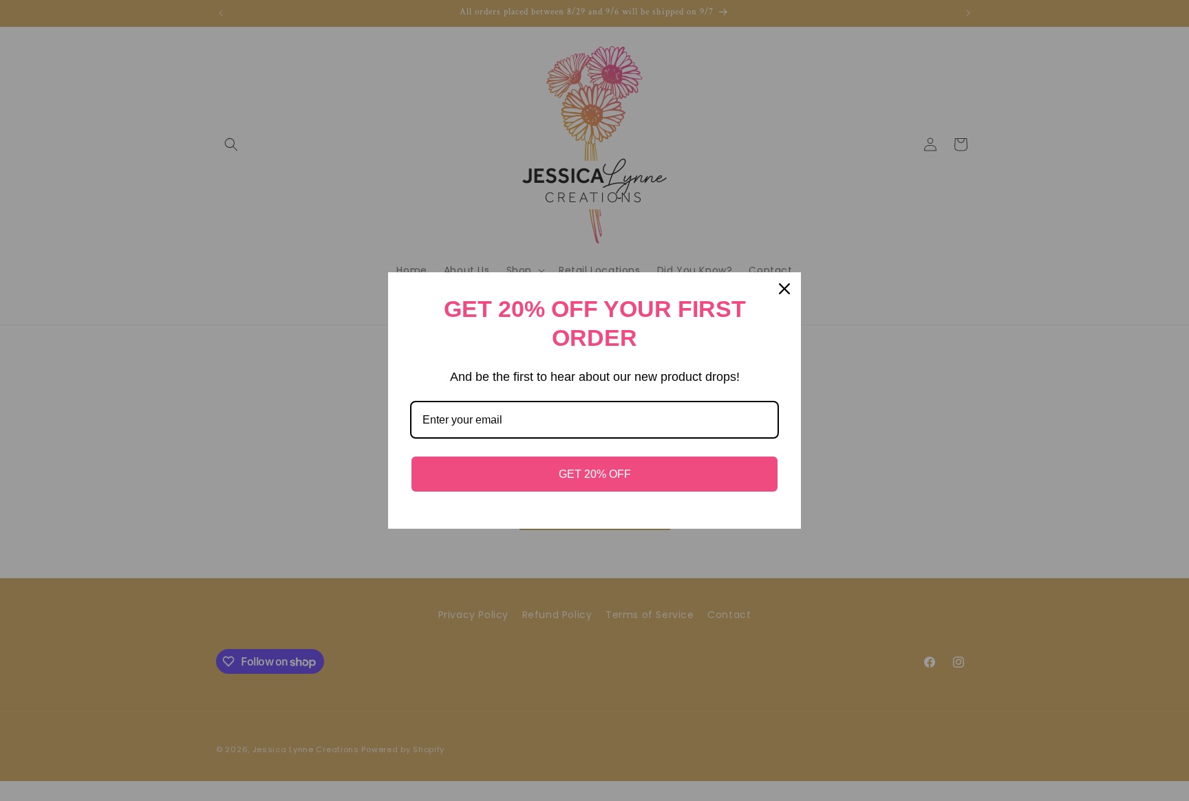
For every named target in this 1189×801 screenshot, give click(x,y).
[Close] (784, 288)
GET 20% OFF (595, 474)
